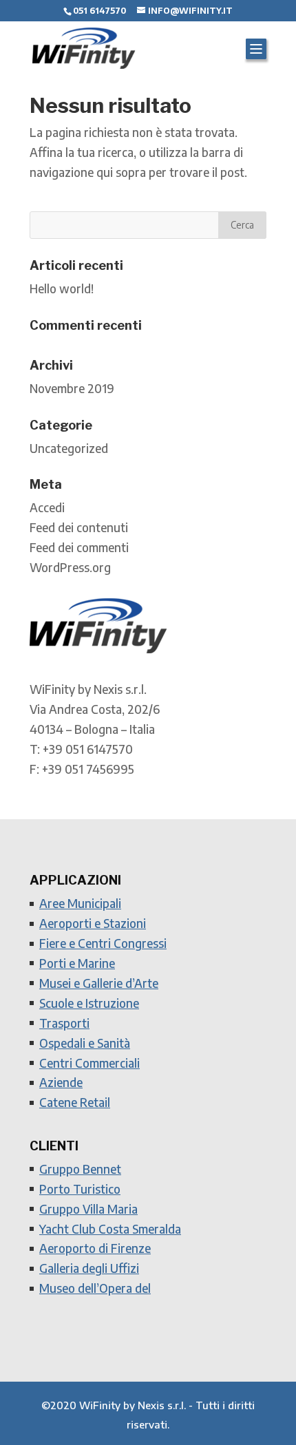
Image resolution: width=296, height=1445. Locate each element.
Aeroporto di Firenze (95, 1248)
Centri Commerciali (89, 1062)
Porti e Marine (77, 963)
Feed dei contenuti (79, 527)
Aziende (61, 1082)
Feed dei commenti (79, 547)
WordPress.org (70, 567)
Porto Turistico (79, 1188)
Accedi (47, 507)
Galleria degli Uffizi (89, 1268)
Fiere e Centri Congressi (103, 943)
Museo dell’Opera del (95, 1288)
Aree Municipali (80, 903)
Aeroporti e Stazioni (92, 923)
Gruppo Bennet (80, 1169)
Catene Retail (74, 1102)
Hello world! (62, 288)
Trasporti (64, 1023)
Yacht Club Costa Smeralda (110, 1228)
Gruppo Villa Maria (88, 1208)
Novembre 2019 (72, 388)
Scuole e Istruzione (89, 1003)
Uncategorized (69, 448)
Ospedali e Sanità (84, 1043)
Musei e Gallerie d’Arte (98, 983)
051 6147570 (99, 11)
